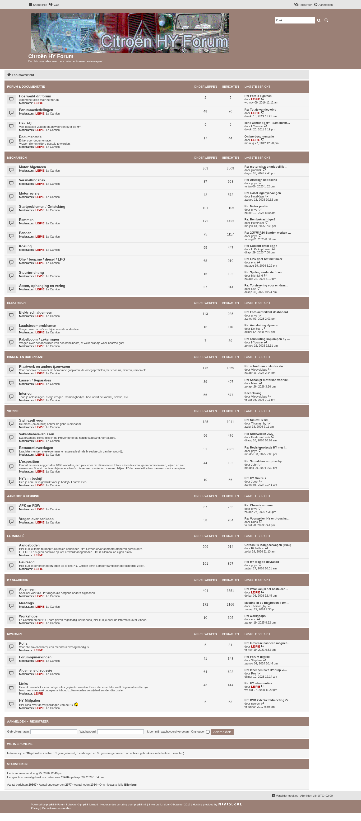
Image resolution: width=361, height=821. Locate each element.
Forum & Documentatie (26, 86)
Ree (253, 673)
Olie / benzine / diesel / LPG (42, 259)
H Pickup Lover (261, 249)
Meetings (26, 603)
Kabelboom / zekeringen (39, 339)
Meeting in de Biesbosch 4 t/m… (266, 602)
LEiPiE (38, 103)
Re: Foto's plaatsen (258, 95)
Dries (254, 521)
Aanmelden (16, 721)
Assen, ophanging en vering (42, 286)
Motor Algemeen (32, 167)
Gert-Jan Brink (260, 437)
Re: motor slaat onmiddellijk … (266, 166)
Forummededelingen (36, 110)
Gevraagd (27, 562)
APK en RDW (29, 506)
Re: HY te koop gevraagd (261, 561)
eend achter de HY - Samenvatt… (267, 122)
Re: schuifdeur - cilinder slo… (265, 366)
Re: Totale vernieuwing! (260, 109)
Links (23, 684)
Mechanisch (17, 157)
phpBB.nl (140, 804)
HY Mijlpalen (29, 700)
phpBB (50, 804)
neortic (255, 703)
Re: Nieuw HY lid (256, 420)
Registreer (39, 721)
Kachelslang (253, 393)
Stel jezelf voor (31, 420)
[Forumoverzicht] (130, 32)
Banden (25, 233)
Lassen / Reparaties (35, 380)
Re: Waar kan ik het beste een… (266, 589)
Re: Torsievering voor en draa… (266, 285)
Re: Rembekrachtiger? (260, 219)
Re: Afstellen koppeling (260, 179)
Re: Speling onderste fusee (263, 272)
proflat (159, 804)
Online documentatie (259, 136)
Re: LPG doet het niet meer (263, 259)
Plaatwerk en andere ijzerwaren (44, 367)
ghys (254, 183)
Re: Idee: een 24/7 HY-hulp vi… (265, 670)
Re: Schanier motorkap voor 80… (267, 379)
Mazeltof (178, 804)
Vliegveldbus (259, 369)
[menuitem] (54, 5)
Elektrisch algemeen (35, 312)
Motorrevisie (29, 193)
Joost (254, 481)
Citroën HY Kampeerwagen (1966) (267, 544)
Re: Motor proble (256, 206)
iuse (253, 288)
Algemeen (27, 589)
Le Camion (53, 113)
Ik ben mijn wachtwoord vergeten (167, 731)
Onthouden (198, 731)
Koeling (25, 246)
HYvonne (257, 126)
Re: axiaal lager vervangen (262, 193)
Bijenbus (130, 784)
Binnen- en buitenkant (25, 356)
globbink (256, 170)
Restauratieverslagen (36, 448)
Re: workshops (255, 615)
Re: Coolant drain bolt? (260, 245)
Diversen (14, 633)
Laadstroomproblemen (37, 326)
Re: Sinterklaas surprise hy (263, 461)
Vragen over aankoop (36, 519)
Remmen (26, 220)
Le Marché (15, 535)
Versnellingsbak (32, 180)
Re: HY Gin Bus (255, 478)
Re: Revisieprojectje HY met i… (266, 447)
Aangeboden (29, 545)
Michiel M (257, 275)
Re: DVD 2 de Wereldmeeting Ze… (267, 700)
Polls (23, 643)
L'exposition (29, 462)
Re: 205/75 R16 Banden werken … (267, 232)
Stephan (256, 660)
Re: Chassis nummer (259, 505)
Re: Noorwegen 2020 (258, 433)
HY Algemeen (17, 579)
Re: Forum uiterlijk (257, 656)
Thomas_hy (258, 423)
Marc (254, 383)
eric (253, 262)
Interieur (26, 393)
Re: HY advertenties (258, 683)
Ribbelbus (257, 548)
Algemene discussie (35, 670)
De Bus (256, 328)
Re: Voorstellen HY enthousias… (267, 518)
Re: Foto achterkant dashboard (266, 312)
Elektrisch (16, 302)
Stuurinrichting (31, 273)
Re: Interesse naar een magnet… (267, 643)
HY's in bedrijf (30, 478)
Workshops (28, 616)
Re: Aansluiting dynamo (261, 325)
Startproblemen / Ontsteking (42, 207)
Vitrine (12, 411)
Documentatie (30, 137)
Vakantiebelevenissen (36, 434)
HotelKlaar (257, 196)
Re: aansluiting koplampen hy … (267, 339)
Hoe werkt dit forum (35, 96)
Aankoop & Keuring (23, 496)
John (254, 464)
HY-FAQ (25, 123)
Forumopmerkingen (35, 657)
